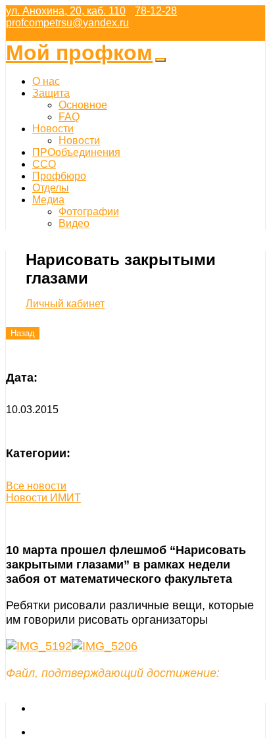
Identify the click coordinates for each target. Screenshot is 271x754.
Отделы (50, 187)
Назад (23, 333)
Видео (74, 223)
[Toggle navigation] (160, 60)
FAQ (69, 116)
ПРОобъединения (76, 152)
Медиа (48, 199)
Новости (53, 128)
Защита (51, 93)
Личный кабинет (65, 303)
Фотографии (89, 211)
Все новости (36, 485)
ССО (44, 164)
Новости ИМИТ (43, 497)
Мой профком (79, 52)
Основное (83, 105)
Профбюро (59, 176)
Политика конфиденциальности (109, 732)
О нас (46, 81)
